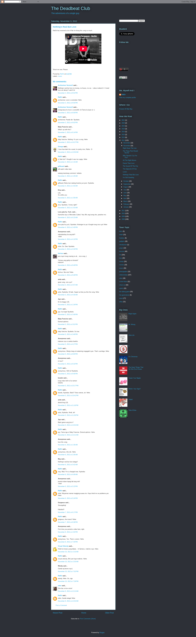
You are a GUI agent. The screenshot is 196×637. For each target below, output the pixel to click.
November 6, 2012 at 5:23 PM (68, 486)
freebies (121, 238)
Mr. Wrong (132, 324)
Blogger (101, 632)
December (127, 143)
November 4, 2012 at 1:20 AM (68, 176)
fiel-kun (60, 253)
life (120, 255)
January (126, 207)
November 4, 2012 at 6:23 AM (68, 217)
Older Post (109, 613)
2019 (123, 126)
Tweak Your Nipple (135, 378)
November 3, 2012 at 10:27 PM (68, 142)
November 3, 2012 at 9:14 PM (68, 132)
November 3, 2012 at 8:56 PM (68, 103)
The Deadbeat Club (70, 8)
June (125, 193)
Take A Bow (132, 410)
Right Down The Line (129, 148)
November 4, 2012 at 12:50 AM (68, 152)
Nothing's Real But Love (131, 175)
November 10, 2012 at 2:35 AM (68, 561)
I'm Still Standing (128, 177)
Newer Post (57, 613)
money (121, 261)
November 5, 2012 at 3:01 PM (68, 324)
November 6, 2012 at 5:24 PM (68, 498)
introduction (123, 245)
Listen (125, 172)
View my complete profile (127, 97)
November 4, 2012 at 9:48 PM (68, 275)
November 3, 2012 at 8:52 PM (68, 93)
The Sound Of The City (130, 166)
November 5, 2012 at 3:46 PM (68, 334)
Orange (60, 146)
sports (121, 288)
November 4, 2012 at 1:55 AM (68, 186)
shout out (122, 285)
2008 (123, 219)
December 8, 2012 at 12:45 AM (68, 601)
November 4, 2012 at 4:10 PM (68, 239)
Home (83, 613)
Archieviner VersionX (65, 85)
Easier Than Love (128, 163)
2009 (123, 216)
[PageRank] (123, 78)
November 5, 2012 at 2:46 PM (68, 314)
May (125, 195)
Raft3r (60, 97)
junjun (121, 248)
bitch (120, 231)
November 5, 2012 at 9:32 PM (68, 364)
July (125, 190)
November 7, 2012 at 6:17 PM (68, 512)
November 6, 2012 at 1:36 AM (68, 445)
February (126, 204)
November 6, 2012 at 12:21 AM (68, 435)
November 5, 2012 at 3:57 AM (68, 285)
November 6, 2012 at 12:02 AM (68, 425)
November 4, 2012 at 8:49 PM (68, 265)
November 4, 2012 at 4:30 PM (68, 249)
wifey (121, 302)
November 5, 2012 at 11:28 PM (68, 415)
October (126, 181)
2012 (123, 140)
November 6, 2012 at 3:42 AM (68, 464)
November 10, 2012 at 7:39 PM (68, 581)
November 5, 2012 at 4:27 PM (68, 344)
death (121, 234)
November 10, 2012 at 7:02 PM (68, 571)
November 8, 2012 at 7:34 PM (68, 542)
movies (121, 265)
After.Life (131, 335)
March (125, 201)
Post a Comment (61, 605)
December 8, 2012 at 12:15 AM (68, 591)
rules (120, 278)
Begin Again (132, 314)
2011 (123, 210)
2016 (123, 131)
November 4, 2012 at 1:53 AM (68, 207)
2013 (123, 137)
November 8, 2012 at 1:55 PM (68, 532)
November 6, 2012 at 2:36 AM (68, 454)
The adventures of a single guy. (65, 13)
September (127, 184)
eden (59, 585)
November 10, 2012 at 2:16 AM (68, 552)
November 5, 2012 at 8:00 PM (68, 354)
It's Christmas (133, 356)
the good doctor (124, 295)
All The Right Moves (129, 160)
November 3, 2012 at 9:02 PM (68, 122)
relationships (123, 275)
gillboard (61, 166)
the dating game (124, 291)
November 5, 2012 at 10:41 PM (68, 395)
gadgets (121, 241)
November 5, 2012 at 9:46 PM (68, 374)
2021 (123, 120)
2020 (123, 123)
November (127, 146)
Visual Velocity (63, 546)
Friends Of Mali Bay (125, 109)
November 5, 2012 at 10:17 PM (68, 385)
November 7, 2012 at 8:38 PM (68, 522)
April (125, 198)
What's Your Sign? (135, 389)
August (126, 187)
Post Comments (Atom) (88, 619)
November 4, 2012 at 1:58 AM (68, 198)
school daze (123, 281)
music (60, 76)
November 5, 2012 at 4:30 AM (68, 295)
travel (121, 298)
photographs (123, 271)
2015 (123, 134)
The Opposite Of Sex (130, 169)
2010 (123, 213)
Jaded (130, 399)
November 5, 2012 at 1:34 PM (68, 304)
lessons (121, 251)
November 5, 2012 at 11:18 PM (68, 405)
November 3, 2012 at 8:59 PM (68, 113)
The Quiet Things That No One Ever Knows (136, 368)
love (120, 258)
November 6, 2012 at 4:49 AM (68, 474)
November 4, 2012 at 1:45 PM (68, 227)
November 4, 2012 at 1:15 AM (68, 162)
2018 (123, 129)
